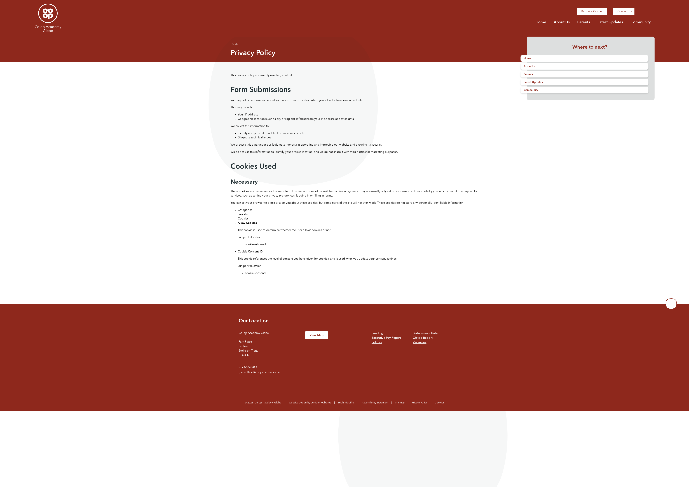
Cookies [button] (439, 402)
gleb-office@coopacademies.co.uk (261, 372)
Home (234, 44)
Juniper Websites (321, 402)
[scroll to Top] (671, 304)
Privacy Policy (419, 402)
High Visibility (346, 402)
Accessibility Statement (375, 402)
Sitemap (400, 402)
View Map (317, 335)
